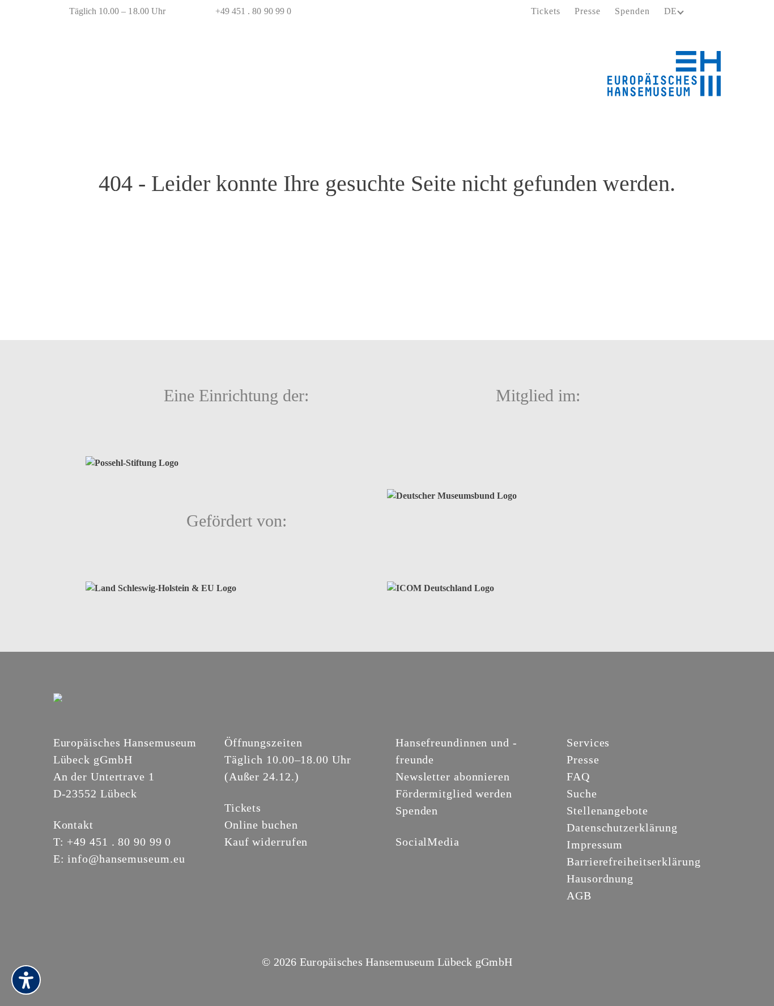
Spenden (632, 11)
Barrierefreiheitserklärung (633, 861)
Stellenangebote (607, 810)
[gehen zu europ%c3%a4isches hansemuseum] (429, 861)
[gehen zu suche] (713, 12)
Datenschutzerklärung (622, 827)
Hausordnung (600, 878)
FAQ (578, 776)
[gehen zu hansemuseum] (416, 861)
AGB (579, 895)
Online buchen (261, 824)
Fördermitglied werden (453, 793)
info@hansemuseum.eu (126, 858)
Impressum (595, 844)
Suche (582, 793)
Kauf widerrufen (266, 841)
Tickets (545, 11)
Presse (588, 11)
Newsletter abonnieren (452, 776)
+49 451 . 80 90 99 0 (253, 11)
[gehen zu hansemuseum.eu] (402, 861)
